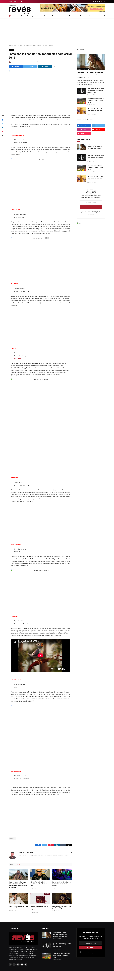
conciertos (12, 838)
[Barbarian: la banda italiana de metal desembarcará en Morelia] (62, 874)
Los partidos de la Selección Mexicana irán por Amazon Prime (95, 100)
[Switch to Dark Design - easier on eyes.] (104, 1)
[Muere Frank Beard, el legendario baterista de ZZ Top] (40, 874)
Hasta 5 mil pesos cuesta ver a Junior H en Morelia (18, 907)
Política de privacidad (96, 953)
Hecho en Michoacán (84, 16)
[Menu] (10, 16)
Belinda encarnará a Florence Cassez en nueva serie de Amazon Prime (96, 90)
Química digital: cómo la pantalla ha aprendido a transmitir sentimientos (90, 74)
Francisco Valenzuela (19, 62)
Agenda (11, 49)
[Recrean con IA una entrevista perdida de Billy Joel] (62, 898)
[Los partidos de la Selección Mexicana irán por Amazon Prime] (81, 101)
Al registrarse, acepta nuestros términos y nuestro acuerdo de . (91, 213)
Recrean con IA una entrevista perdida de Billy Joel (62, 907)
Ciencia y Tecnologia (27, 16)
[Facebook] (2, 119)
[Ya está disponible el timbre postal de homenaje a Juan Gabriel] (40, 898)
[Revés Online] (20, 9)
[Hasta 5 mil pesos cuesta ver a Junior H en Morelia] (18, 898)
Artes (15, 16)
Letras (63, 16)
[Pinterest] (2, 131)
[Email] (2, 135)
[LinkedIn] (2, 127)
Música (71, 16)
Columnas (54, 16)
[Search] (21, 1)
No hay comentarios (43, 62)
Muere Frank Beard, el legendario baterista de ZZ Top (38, 884)
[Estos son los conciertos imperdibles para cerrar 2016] (40, 91)
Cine (38, 16)
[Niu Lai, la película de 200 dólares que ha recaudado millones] (81, 110)
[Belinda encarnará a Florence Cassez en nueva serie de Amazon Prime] (81, 91)
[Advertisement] (57, 31)
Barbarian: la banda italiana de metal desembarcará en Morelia (61, 884)
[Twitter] (2, 123)
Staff (79, 77)
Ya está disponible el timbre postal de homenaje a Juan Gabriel (39, 908)
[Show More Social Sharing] (54, 66)
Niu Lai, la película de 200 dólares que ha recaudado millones (95, 110)
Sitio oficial (17, 359)
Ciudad (45, 16)
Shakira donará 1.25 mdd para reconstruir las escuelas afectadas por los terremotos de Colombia (18, 884)
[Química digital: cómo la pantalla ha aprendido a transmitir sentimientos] (91, 62)
